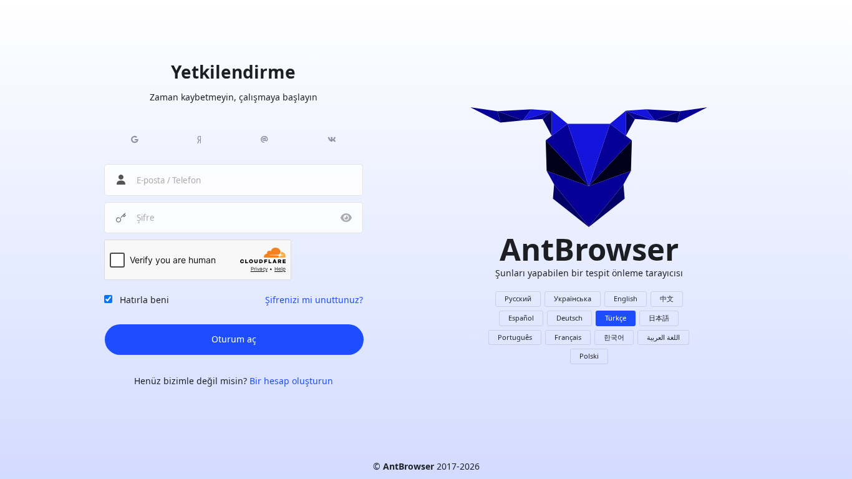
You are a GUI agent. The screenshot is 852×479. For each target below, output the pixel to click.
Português (515, 337)
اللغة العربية (663, 337)
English (625, 298)
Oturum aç (233, 339)
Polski (589, 355)
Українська (572, 298)
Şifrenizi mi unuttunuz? (314, 300)
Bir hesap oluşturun (291, 381)
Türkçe (615, 317)
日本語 (659, 317)
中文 (667, 298)
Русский (518, 298)
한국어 (614, 337)
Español (521, 317)
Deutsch (569, 317)
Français (567, 337)
